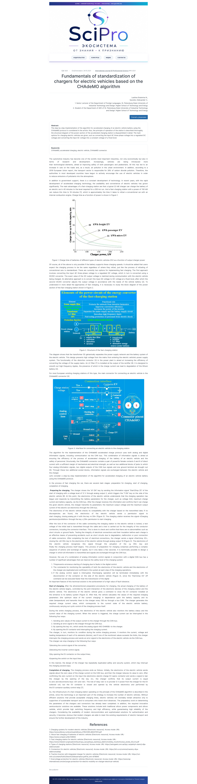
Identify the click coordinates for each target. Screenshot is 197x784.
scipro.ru (98, 779)
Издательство (79, 57)
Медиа (108, 57)
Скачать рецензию (138, 117)
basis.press (98, 781)
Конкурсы (95, 57)
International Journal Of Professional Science (112, 71)
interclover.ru (129, 779)
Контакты (121, 57)
